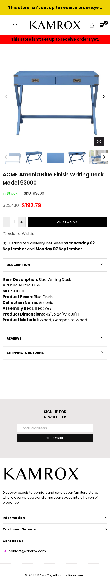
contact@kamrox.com (27, 551)
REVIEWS (14, 338)
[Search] (15, 25)
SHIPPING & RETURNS (25, 352)
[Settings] (91, 25)
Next (103, 97)
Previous (6, 97)
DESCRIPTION (18, 264)
